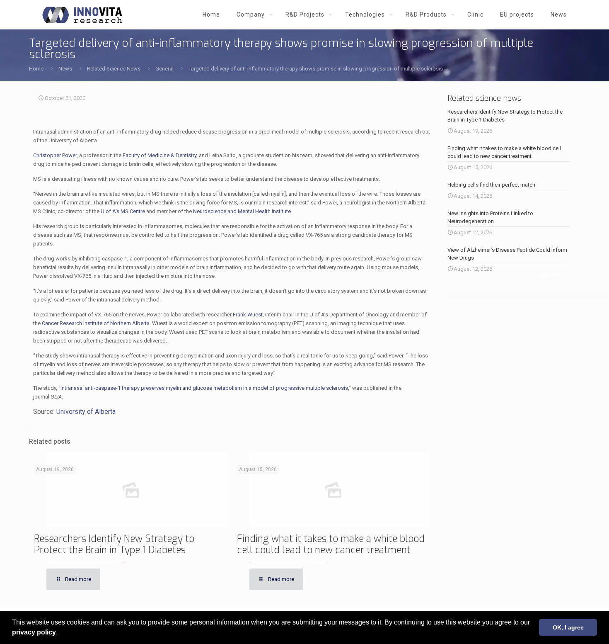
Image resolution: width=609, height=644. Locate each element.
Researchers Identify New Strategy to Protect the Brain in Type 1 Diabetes (114, 544)
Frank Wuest (248, 314)
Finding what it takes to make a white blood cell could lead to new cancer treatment (331, 544)
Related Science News (113, 69)
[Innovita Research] (82, 14)
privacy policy (34, 632)
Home (36, 69)
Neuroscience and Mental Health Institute (242, 211)
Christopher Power (55, 155)
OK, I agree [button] (568, 627)
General (164, 69)
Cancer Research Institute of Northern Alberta (96, 323)
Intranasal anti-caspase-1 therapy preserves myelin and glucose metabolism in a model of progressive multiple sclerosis (204, 388)
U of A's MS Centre (123, 211)
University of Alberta (86, 412)
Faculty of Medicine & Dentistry (159, 155)
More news (550, 275)
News (65, 69)
